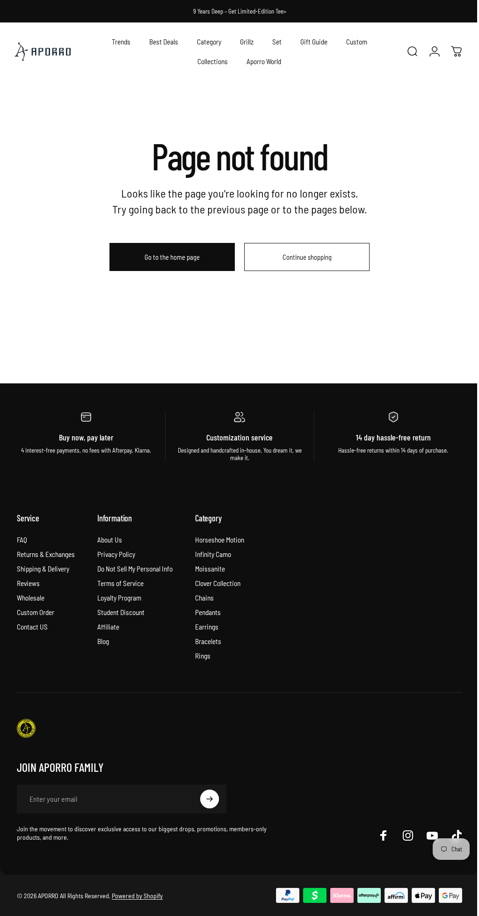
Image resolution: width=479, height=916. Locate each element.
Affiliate (108, 627)
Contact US (32, 627)
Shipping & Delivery (43, 568)
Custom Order (35, 612)
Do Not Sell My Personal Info (135, 568)
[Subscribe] (209, 799)
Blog (103, 641)
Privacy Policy (116, 554)
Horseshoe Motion (219, 539)
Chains (204, 598)
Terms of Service (120, 583)
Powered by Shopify (137, 896)
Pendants (208, 612)
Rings (202, 656)
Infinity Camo (213, 554)
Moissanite (210, 568)
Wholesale (30, 598)
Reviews (28, 583)
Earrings (206, 627)
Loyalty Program (119, 598)
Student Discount (121, 612)
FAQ (22, 539)
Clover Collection (217, 583)
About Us (109, 539)
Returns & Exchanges (46, 554)
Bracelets (208, 641)
